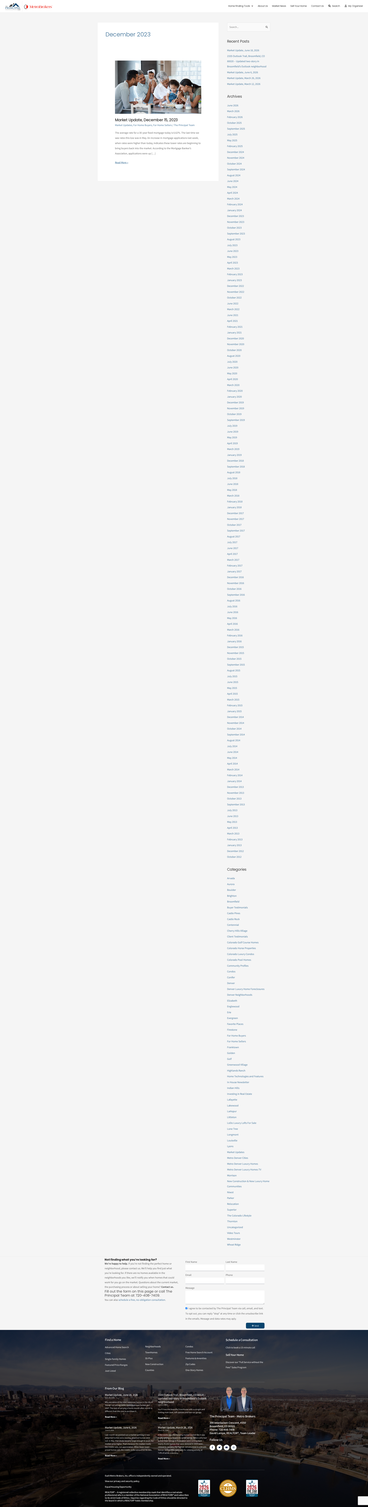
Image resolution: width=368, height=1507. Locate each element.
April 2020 (232, 379)
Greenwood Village (237, 1064)
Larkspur (232, 1111)
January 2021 (234, 332)
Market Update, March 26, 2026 (243, 78)
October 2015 (234, 658)
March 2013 (233, 833)
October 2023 (234, 227)
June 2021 (232, 315)
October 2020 (234, 350)
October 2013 (234, 798)
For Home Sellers (162, 125)
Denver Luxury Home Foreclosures (245, 989)
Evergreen (232, 1018)
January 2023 (234, 280)
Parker (230, 1198)
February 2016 (235, 635)
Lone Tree (232, 1128)
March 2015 (233, 699)
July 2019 (232, 425)
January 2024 (234, 210)
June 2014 (232, 752)
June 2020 (232, 367)
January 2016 (234, 641)
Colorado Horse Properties (241, 948)
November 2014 (235, 723)
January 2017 (234, 571)
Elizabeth (232, 1000)
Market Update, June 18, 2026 (243, 50)
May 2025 (232, 140)
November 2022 (235, 291)
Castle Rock (233, 919)
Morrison (232, 1175)
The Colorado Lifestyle (239, 1215)
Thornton (232, 1221)
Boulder (231, 890)
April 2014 (232, 763)
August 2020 (233, 355)
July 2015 (232, 676)
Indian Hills (233, 1088)
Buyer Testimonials (237, 907)
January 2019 (234, 455)
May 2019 (232, 437)
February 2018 (235, 501)
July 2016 (232, 606)
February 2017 (235, 565)
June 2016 (232, 612)
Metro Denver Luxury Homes (242, 1163)
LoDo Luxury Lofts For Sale (241, 1123)
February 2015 (235, 705)
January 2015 (234, 711)
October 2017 (234, 524)
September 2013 (236, 804)
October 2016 (234, 588)
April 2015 (232, 693)
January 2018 (234, 507)
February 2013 (235, 839)
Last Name (231, 1261)
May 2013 (232, 821)
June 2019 (232, 431)
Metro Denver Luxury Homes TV (244, 1169)
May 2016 (232, 618)
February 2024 (235, 204)
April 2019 (232, 443)
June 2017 (232, 548)
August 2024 (233, 175)
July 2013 (232, 810)
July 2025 (232, 134)
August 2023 (233, 239)
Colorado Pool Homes (239, 959)
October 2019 (234, 414)
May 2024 (232, 187)
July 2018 (232, 478)
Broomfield (233, 901)
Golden (231, 1053)
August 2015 (233, 670)
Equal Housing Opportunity (118, 1486)
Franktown (233, 1047)
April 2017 (232, 554)
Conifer (231, 977)
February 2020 (235, 390)
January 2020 (234, 396)
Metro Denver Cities (237, 1157)
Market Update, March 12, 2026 (243, 84)
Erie (229, 1012)
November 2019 (235, 408)
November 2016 (235, 583)
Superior (231, 1209)
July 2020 (232, 361)
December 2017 (235, 513)
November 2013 (235, 792)
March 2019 (233, 449)
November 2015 (235, 653)
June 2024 (232, 181)
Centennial (233, 924)
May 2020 (232, 373)
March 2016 (233, 629)
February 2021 (235, 326)
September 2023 (236, 233)
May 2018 (232, 489)
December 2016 (235, 577)
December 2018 (235, 460)
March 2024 (233, 198)
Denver (231, 983)
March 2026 (233, 111)
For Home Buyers (142, 125)
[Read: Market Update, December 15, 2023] (158, 87)
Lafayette (232, 1099)
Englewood (233, 1006)
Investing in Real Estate (239, 1093)
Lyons (230, 1146)
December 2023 (235, 216)
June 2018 (232, 484)
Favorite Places (235, 1024)
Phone (229, 1275)
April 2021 (232, 320)
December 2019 (235, 402)
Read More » (121, 162)
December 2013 (235, 787)
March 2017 (233, 559)
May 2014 (232, 757)
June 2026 (232, 105)
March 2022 (233, 309)
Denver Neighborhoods (239, 994)
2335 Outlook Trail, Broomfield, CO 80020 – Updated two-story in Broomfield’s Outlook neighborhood (246, 61)
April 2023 (232, 262)
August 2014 (233, 740)
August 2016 (233, 600)
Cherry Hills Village (237, 930)
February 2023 (235, 274)
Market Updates (123, 125)
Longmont (232, 1134)
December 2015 (235, 647)
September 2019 (236, 420)
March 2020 (233, 385)
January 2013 (234, 845)
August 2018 (233, 472)
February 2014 (235, 775)
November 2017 (235, 519)
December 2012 (235, 851)
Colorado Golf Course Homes (242, 942)
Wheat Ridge (234, 1244)
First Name (191, 1261)
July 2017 (232, 542)
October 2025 (234, 122)
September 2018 (236, 466)
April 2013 (232, 827)
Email (188, 1275)
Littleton (231, 1117)
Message (189, 1288)
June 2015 (232, 682)
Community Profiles (237, 965)
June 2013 (232, 816)
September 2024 (236, 169)
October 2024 (234, 163)
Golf (229, 1059)
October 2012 (234, 856)
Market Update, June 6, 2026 (242, 72)
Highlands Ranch (236, 1070)
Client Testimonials (237, 936)
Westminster (233, 1238)
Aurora (230, 884)
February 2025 (235, 146)
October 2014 (234, 728)
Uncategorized (235, 1227)
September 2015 (236, 664)
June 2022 (232, 303)
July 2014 (232, 746)
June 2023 (232, 251)
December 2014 (235, 717)
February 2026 (235, 117)
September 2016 (236, 594)
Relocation (233, 1204)
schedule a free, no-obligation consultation (142, 1299)
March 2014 (233, 769)
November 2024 (235, 157)
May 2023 (232, 256)
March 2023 (233, 268)
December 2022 (235, 286)
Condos (231, 971)
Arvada (231, 878)
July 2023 (232, 245)
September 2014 (236, 734)
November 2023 (235, 222)
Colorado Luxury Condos (240, 954)
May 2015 (232, 688)
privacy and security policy (126, 1481)
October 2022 (234, 297)
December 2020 (235, 338)
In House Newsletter (238, 1082)
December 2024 (235, 152)
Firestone (232, 1029)
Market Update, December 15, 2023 (146, 120)
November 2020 (235, 344)
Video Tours (233, 1233)
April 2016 (232, 623)
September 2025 (236, 128)
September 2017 (236, 530)
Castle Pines (233, 913)
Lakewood (232, 1105)
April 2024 (232, 192)
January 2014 (234, 781)
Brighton (232, 895)
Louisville (232, 1140)
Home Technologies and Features (245, 1076)
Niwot (230, 1192)
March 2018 (233, 495)
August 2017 (233, 536)
